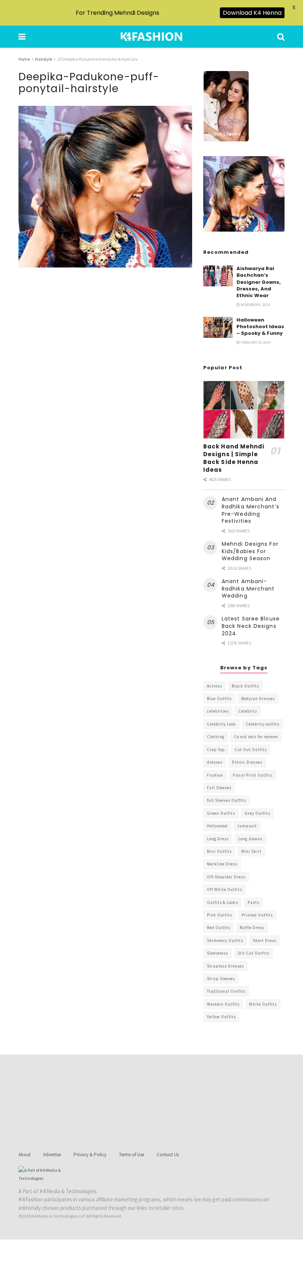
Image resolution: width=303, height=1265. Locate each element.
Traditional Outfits (226, 991)
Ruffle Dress (252, 927)
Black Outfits (245, 686)
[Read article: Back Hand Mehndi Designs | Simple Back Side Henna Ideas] (244, 410)
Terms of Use (131, 1154)
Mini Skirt (251, 851)
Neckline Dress (222, 864)
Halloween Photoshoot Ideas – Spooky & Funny (260, 326)
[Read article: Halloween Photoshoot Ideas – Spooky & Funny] (218, 327)
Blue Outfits (219, 698)
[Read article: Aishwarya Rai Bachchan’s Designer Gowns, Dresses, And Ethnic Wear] (218, 275)
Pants (253, 902)
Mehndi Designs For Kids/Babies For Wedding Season (250, 551)
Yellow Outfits (221, 1016)
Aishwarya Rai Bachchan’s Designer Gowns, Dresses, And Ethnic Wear (258, 282)
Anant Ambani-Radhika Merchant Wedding (248, 588)
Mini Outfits (219, 851)
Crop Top (216, 749)
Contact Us (168, 1154)
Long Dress (218, 838)
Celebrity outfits (262, 724)
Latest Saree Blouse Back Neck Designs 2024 (251, 626)
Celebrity (247, 711)
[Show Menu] (21, 37)
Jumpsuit (247, 825)
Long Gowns (250, 838)
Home (24, 59)
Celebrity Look (221, 724)
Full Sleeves (219, 787)
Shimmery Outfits (225, 940)
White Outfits (263, 1004)
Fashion (215, 775)
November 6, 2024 (255, 304)
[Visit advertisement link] (244, 194)
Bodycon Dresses (258, 698)
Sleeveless (217, 953)
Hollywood (217, 825)
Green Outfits (221, 813)
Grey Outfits (257, 813)
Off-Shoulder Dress (226, 876)
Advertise (52, 1154)
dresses (214, 762)
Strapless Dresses (225, 966)
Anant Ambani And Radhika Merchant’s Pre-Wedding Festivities (250, 510)
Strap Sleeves (221, 978)
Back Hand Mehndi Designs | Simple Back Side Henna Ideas (234, 458)
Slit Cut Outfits (253, 953)
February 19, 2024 (255, 342)
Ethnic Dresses (247, 762)
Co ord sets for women (256, 736)
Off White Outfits (224, 889)
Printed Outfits (257, 915)
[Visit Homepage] (151, 37)
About (24, 1154)
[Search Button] (281, 37)
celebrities (218, 711)
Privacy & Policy (90, 1154)
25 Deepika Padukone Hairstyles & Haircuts (97, 59)
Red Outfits (218, 927)
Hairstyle (43, 59)
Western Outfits (223, 1004)
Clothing (215, 736)
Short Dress (264, 940)
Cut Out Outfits (251, 749)
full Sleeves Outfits (226, 800)
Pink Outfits (219, 915)
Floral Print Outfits (252, 775)
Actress (214, 686)
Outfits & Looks (222, 902)
